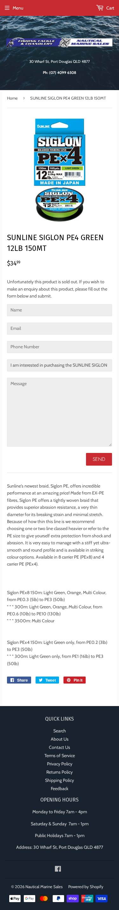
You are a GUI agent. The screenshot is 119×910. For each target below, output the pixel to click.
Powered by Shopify (85, 886)
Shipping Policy (59, 780)
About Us (60, 739)
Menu (18, 8)
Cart (109, 8)
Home (12, 98)
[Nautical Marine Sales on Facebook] (58, 870)
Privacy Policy (59, 764)
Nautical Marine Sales (44, 886)
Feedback (59, 788)
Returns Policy (59, 772)
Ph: (59, 72)
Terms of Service (59, 755)
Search (59, 731)
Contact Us (59, 747)
